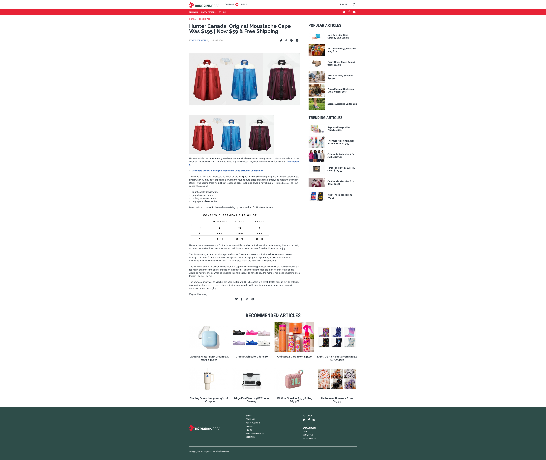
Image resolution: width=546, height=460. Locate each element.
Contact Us (308, 435)
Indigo (249, 430)
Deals (244, 4)
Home (192, 19)
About (305, 431)
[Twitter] (281, 40)
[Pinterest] (291, 40)
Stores (249, 416)
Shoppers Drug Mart (255, 433)
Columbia (250, 437)
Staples (249, 426)
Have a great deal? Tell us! (213, 12)
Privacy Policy (309, 438)
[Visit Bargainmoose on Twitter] (344, 12)
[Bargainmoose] (204, 4)
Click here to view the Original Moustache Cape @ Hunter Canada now (227, 170)
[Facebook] (286, 40)
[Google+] (297, 40)
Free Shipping (204, 19)
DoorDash (250, 419)
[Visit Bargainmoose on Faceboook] (349, 12)
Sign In (343, 4)
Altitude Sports (253, 423)
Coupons (229, 4)
